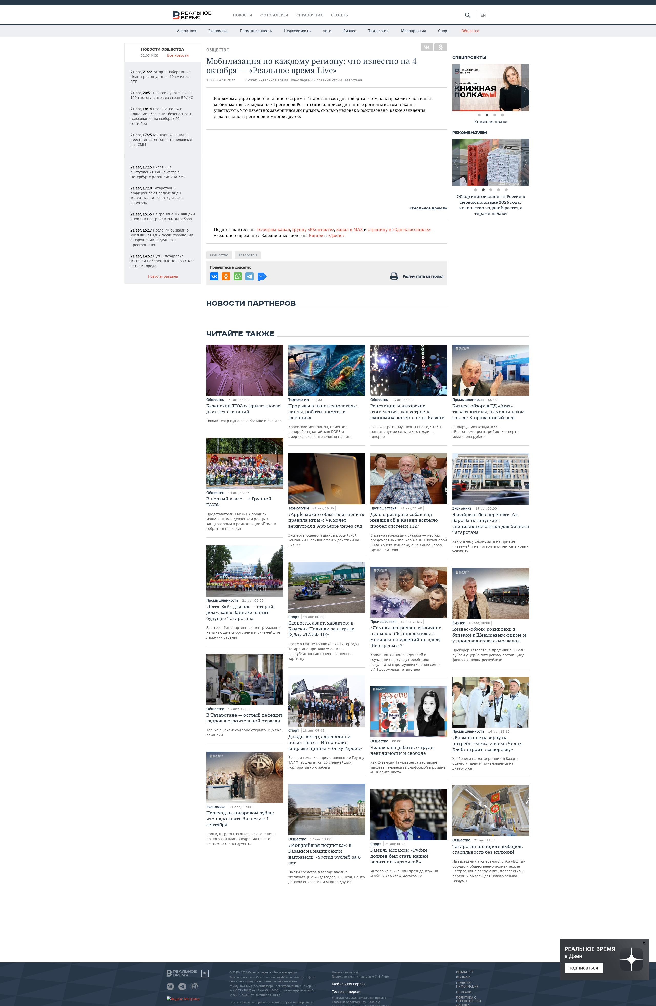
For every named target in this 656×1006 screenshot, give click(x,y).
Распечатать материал (423, 276)
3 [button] (494, 115)
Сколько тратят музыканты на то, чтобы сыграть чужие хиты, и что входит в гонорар (407, 421)
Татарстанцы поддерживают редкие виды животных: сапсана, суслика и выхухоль (157, 195)
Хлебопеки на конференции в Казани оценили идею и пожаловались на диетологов (488, 753)
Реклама (463, 977)
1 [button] (479, 115)
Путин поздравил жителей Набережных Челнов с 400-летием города (162, 261)
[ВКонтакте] (427, 47)
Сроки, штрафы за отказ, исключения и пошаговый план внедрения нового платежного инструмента (241, 828)
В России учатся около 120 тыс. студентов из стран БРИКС (161, 95)
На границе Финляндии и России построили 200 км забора (162, 216)
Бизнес (349, 30)
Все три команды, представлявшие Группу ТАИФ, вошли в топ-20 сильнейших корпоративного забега (326, 751)
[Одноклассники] (440, 47)
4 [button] (502, 115)
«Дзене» (336, 235)
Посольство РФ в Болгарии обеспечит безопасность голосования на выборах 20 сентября (161, 116)
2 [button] (486, 115)
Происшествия (384, 508)
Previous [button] (456, 87)
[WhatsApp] (238, 276)
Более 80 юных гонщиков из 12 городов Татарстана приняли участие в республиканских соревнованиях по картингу (323, 640)
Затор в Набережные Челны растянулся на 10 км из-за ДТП (160, 76)
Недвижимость (297, 30)
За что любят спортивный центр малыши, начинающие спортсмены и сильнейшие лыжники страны (244, 621)
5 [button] (506, 190)
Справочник (309, 15)
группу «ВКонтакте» (313, 229)
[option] (490, 87)
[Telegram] (249, 276)
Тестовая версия (346, 991)
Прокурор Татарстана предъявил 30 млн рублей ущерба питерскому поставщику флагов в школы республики (489, 644)
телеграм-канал (273, 229)
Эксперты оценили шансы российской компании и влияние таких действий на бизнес (326, 529)
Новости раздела (163, 276)
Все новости (178, 55)
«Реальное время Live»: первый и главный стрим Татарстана (310, 80)
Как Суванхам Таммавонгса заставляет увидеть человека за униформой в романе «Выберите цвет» (407, 759)
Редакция (464, 972)
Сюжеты (340, 15)
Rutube (316, 235)
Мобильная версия (349, 983)
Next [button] (525, 87)
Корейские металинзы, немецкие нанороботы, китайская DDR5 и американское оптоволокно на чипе (322, 421)
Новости (242, 15)
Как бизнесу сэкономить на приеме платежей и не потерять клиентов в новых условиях (490, 532)
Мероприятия (413, 30)
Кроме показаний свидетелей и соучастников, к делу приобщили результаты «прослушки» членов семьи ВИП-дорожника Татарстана (406, 648)
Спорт (443, 30)
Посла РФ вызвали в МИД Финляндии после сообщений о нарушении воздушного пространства (161, 237)
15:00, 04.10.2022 (220, 80)
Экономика (218, 30)
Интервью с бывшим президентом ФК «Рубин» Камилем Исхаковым (404, 862)
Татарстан (248, 255)
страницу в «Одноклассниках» (399, 229)
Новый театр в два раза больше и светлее (243, 413)
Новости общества (162, 49)
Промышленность (256, 30)
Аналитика (186, 30)
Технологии (378, 30)
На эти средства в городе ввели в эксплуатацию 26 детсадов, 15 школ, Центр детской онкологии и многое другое (326, 863)
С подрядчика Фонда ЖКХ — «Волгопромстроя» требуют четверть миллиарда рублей (488, 421)
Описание (464, 992)
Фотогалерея (274, 15)
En (483, 15)
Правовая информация (467, 984)
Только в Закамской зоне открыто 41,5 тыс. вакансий (244, 724)
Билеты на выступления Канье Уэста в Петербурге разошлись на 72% (157, 172)
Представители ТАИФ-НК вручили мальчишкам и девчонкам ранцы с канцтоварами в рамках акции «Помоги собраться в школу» (241, 513)
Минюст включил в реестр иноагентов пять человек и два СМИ (161, 139)
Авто (327, 30)
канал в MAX (349, 229)
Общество (470, 30)
